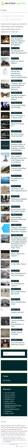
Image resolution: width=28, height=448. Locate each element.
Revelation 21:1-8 (10, 399)
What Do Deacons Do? (17, 125)
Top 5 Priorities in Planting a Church (17, 343)
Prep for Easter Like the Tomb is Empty (18, 210)
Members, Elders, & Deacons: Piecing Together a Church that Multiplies (18, 147)
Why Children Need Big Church (18, 293)
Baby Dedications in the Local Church (18, 274)
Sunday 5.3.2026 (9, 413)
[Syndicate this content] (3, 389)
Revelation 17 (8, 411)
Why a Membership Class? (18, 303)
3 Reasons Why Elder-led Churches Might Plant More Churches (19, 229)
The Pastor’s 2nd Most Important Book (19, 190)
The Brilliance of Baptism (17, 179)
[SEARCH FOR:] (14, 354)
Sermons (8, 389)
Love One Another (10, 393)
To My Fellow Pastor (18, 264)
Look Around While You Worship (18, 106)
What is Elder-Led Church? (17, 255)
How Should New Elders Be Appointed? (19, 52)
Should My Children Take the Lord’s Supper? (18, 97)
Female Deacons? (17, 312)
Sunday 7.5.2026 (9, 401)
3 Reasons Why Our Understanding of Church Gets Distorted (18, 86)
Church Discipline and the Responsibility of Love (17, 323)
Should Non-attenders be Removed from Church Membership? (19, 74)
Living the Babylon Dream (12, 409)
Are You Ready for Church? (17, 285)
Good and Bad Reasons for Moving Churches (18, 219)
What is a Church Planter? (17, 62)
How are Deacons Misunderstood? (17, 135)
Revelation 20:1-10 (10, 403)
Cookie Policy (8, 441)
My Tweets (6, 380)
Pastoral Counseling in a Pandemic (18, 169)
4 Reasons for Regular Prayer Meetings (19, 200)
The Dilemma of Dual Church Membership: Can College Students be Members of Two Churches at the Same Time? (19, 243)
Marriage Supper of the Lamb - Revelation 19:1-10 (13, 406)
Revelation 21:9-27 (10, 397)
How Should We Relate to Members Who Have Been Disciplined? (18, 42)
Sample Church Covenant (16, 333)
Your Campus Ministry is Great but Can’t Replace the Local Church (18, 159)
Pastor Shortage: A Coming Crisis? (18, 116)
